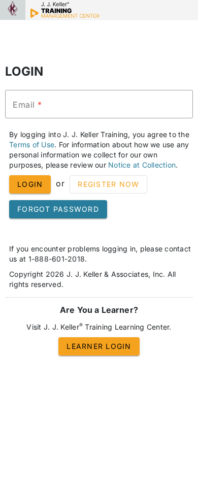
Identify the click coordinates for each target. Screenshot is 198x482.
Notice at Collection (142, 164)
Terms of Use (31, 144)
